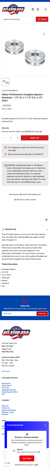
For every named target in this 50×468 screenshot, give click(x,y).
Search (43, 19)
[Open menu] (45, 9)
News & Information (9, 410)
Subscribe (42, 314)
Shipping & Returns (9, 390)
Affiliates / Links (8, 412)
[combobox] (25, 19)
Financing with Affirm (9, 392)
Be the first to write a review (25, 200)
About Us (5, 406)
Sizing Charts (7, 385)
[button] (25, 199)
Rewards (5, 414)
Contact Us (6, 408)
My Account (6, 383)
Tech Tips (5, 388)
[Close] (45, 425)
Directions (6, 371)
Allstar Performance (10, 90)
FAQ (3, 394)
